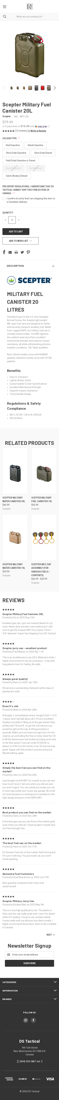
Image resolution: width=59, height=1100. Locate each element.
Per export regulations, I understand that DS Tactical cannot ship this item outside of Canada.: (28, 190)
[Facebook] (4, 252)
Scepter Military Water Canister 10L (13, 566)
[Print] (16, 252)
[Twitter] (22, 252)
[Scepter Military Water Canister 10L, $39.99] (15, 537)
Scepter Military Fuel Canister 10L (41, 499)
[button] (29, 126)
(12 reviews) (21, 130)
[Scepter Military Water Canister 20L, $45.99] (15, 470)
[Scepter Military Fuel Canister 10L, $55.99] (44, 470)
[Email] (10, 252)
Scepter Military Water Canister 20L (13, 499)
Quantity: (7, 212)
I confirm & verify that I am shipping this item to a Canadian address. (31, 200)
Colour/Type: (10, 138)
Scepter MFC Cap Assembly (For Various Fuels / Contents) (41, 570)
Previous (4, 88)
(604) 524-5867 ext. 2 (31, 1061)
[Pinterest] (28, 252)
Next (54, 88)
